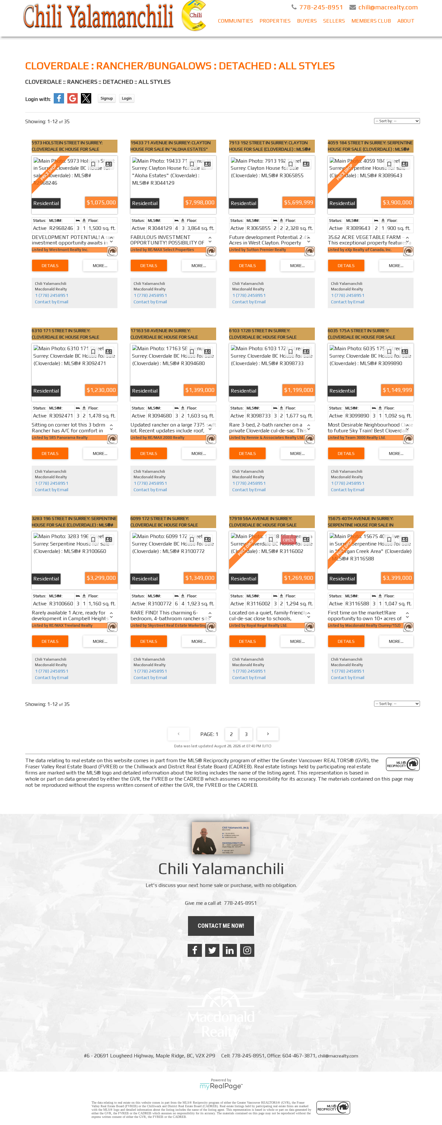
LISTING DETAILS (50, 265)
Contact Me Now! (221, 925)
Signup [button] (107, 98)
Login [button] (127, 98)
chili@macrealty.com (338, 1055)
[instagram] (247, 950)
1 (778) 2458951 (51, 295)
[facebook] (195, 950)
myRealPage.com (221, 1086)
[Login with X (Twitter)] (86, 101)
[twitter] (212, 950)
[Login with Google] (72, 101)
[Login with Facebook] (59, 101)
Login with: (37, 99)
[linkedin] (230, 950)
